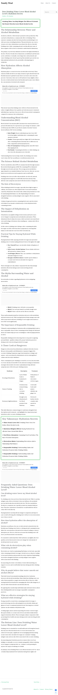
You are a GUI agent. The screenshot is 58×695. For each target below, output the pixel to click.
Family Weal (7, 3)
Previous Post (4, 682)
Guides (4, 16)
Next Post (37, 682)
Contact (42, 689)
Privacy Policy (49, 689)
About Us (36, 689)
